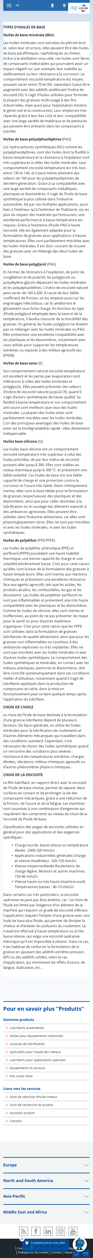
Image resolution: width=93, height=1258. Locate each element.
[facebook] (35, 1231)
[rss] (23, 1231)
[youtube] (72, 1231)
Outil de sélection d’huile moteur (33, 1097)
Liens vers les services (21, 1088)
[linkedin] (48, 1231)
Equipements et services (27, 1068)
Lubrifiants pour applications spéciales (38, 1060)
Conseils (16, 1121)
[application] (53, 1244)
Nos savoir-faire (21, 1076)
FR (17, 5)
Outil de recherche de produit (31, 1105)
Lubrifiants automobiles (27, 1028)
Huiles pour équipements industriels (36, 1036)
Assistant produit (22, 1113)
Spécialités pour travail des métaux (35, 1052)
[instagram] (60, 1231)
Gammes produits (18, 1019)
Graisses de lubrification (27, 1044)
